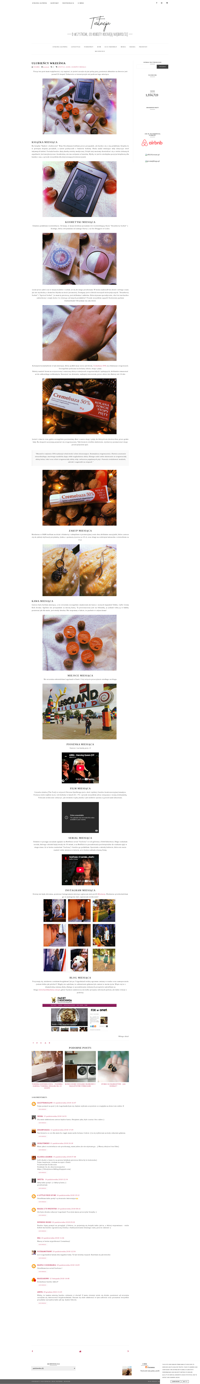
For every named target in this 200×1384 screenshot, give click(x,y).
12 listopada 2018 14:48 (59, 1278)
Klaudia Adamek (44, 1157)
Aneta (40, 1292)
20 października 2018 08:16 (69, 1209)
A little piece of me (46, 1195)
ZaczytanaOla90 (45, 1103)
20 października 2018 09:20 (63, 1222)
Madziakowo (43, 1278)
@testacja (101, 894)
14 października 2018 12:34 (56, 1179)
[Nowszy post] (32, 1351)
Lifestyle (75, 47)
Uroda (132, 47)
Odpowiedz (42, 1109)
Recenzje (100, 51)
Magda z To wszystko (47, 1209)
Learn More (176, 1381)
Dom (99, 47)
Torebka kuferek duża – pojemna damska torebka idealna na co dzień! (47, 1086)
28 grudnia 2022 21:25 (53, 1292)
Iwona (40, 1116)
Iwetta (40, 1179)
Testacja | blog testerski (53, 1381)
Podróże (89, 47)
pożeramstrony (44, 1251)
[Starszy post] (128, 1351)
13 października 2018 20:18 (61, 1143)
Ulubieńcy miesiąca (79, 67)
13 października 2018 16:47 (64, 1103)
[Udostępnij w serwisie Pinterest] (49, 1043)
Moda (123, 47)
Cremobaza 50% (99, 366)
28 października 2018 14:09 (68, 1265)
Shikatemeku (43, 1143)
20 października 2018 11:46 (52, 1238)
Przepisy (143, 47)
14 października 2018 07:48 (64, 1157)
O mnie (81, 3)
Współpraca (68, 3)
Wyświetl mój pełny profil (149, 1371)
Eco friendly (111, 47)
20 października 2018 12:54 (64, 1251)
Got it (185, 1381)
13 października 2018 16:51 (55, 1116)
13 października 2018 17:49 (61, 1130)
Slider (68, 67)
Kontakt (55, 3)
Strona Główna (39, 3)
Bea (39, 1238)
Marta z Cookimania (46, 1265)
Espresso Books (44, 1222)
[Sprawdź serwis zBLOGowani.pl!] (152, 155)
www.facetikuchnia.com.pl (49, 990)
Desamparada (43, 1130)
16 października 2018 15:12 (68, 1195)
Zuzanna (151, 1367)
